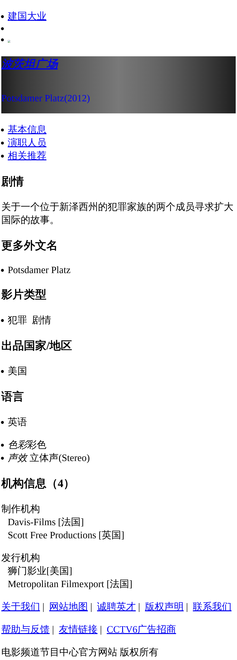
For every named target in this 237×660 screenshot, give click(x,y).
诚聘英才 (116, 606)
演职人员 (27, 142)
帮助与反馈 (25, 629)
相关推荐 (27, 155)
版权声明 (164, 606)
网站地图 (68, 606)
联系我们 (212, 606)
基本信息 (27, 129)
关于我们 (20, 606)
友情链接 (78, 629)
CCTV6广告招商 (141, 629)
